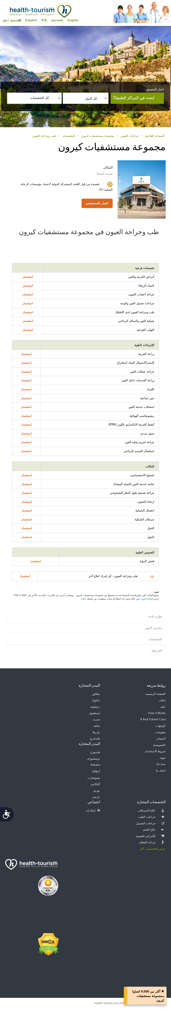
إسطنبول (94, 713)
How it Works (157, 713)
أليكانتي (95, 784)
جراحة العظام (147, 842)
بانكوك (96, 700)
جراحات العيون (129, 136)
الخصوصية (159, 745)
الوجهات (161, 726)
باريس (96, 797)
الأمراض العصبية (146, 836)
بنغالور (96, 694)
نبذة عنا (161, 764)
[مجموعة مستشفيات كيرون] (142, 189)
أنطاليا (96, 771)
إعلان (162, 700)
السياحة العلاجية (155, 136)
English (72, 20)
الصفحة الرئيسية (156, 694)
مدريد (96, 719)
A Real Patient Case (153, 719)
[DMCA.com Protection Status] (48, 944)
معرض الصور (153, 628)
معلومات (160, 732)
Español (31, 20)
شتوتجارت (94, 778)
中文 (44, 20)
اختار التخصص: (154, 89)
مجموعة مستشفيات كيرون (97, 136)
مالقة (97, 726)
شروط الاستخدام (155, 751)
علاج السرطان (147, 810)
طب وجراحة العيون (44, 136)
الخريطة (156, 650)
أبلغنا (83, 598)
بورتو (97, 790)
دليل (163, 706)
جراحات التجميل (146, 823)
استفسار (27, 276)
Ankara (95, 765)
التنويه (143, 598)
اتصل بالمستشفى (97, 203)
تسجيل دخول (10, 20)
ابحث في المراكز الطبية (135, 98)
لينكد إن (91, 810)
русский (57, 20)
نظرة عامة (155, 616)
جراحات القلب (147, 817)
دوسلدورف (93, 758)
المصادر (161, 738)
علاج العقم (149, 829)
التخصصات (68, 136)
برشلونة (95, 706)
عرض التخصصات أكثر (153, 849)
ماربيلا (96, 732)
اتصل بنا (161, 770)
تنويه (163, 758)
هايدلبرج (95, 738)
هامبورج (95, 752)
